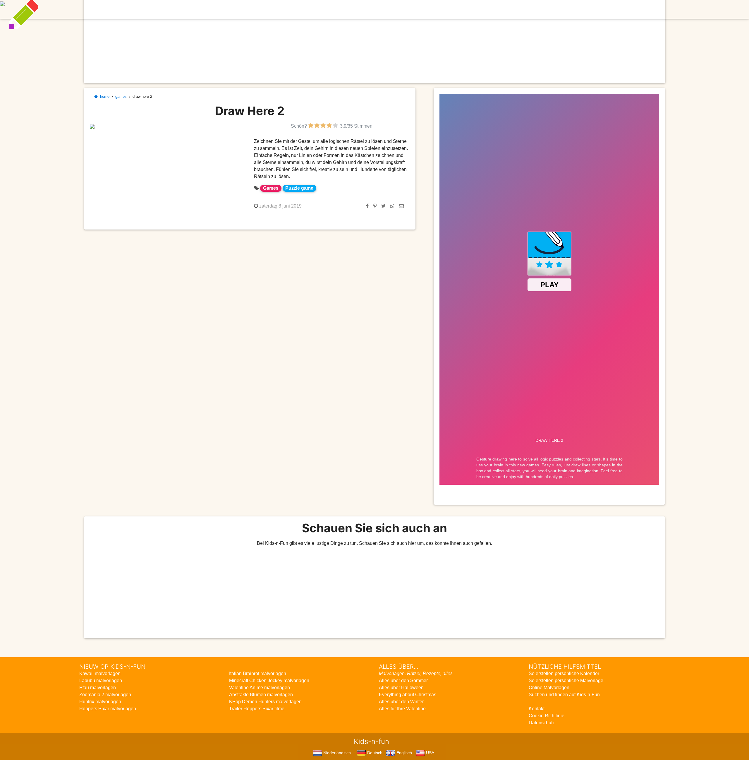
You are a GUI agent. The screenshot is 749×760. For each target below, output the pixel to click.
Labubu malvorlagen (100, 680)
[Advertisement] (374, 593)
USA (429, 752)
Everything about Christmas (407, 694)
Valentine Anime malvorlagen (259, 687)
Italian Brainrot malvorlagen (257, 673)
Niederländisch (336, 752)
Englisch (403, 752)
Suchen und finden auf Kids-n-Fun (564, 694)
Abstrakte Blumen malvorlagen (261, 694)
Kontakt (536, 708)
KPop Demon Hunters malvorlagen (265, 701)
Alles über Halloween (401, 687)
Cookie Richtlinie (546, 715)
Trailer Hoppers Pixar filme (256, 708)
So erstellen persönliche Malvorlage (566, 680)
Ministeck (421, 9)
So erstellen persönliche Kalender (564, 673)
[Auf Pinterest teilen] (375, 206)
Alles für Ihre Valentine (402, 708)
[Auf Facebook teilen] (367, 206)
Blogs (327, 9)
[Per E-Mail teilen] (401, 206)
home (103, 96)
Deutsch (374, 752)
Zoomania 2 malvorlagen (105, 694)
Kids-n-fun (246, 9)
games (121, 96)
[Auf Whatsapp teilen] (392, 206)
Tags (485, 9)
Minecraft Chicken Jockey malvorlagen (269, 680)
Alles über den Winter (401, 701)
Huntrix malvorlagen (100, 701)
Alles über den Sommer (403, 680)
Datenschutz (542, 722)
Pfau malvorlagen (97, 687)
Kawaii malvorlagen (100, 673)
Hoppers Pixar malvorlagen (107, 708)
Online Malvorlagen (549, 687)
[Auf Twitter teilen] (383, 206)
